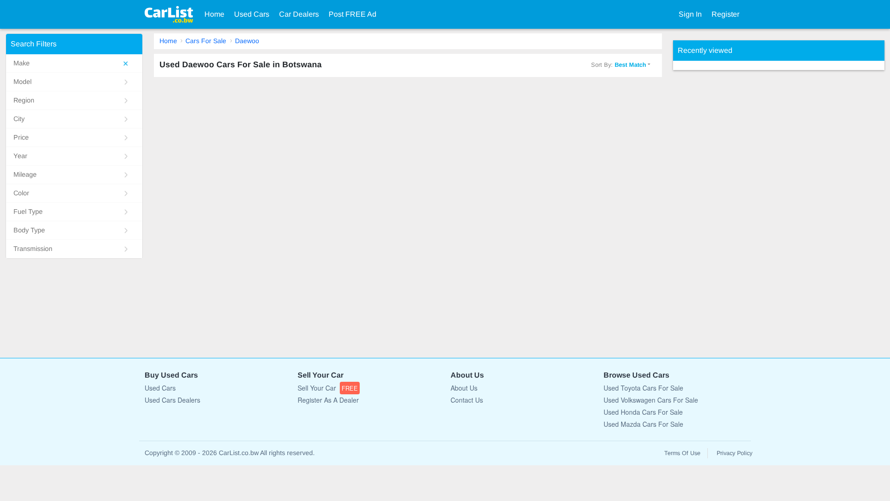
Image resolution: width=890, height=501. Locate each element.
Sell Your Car (328, 387)
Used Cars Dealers (172, 400)
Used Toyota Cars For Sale (643, 387)
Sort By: (618, 64)
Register (725, 14)
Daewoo (247, 41)
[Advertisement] (742, 209)
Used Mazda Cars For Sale (643, 424)
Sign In (690, 14)
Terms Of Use (682, 453)
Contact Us (467, 400)
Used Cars (251, 14)
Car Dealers (299, 14)
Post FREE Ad (352, 14)
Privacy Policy (734, 453)
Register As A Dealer (328, 400)
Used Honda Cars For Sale (643, 412)
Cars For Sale (205, 41)
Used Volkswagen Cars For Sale (651, 400)
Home (214, 14)
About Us (464, 387)
